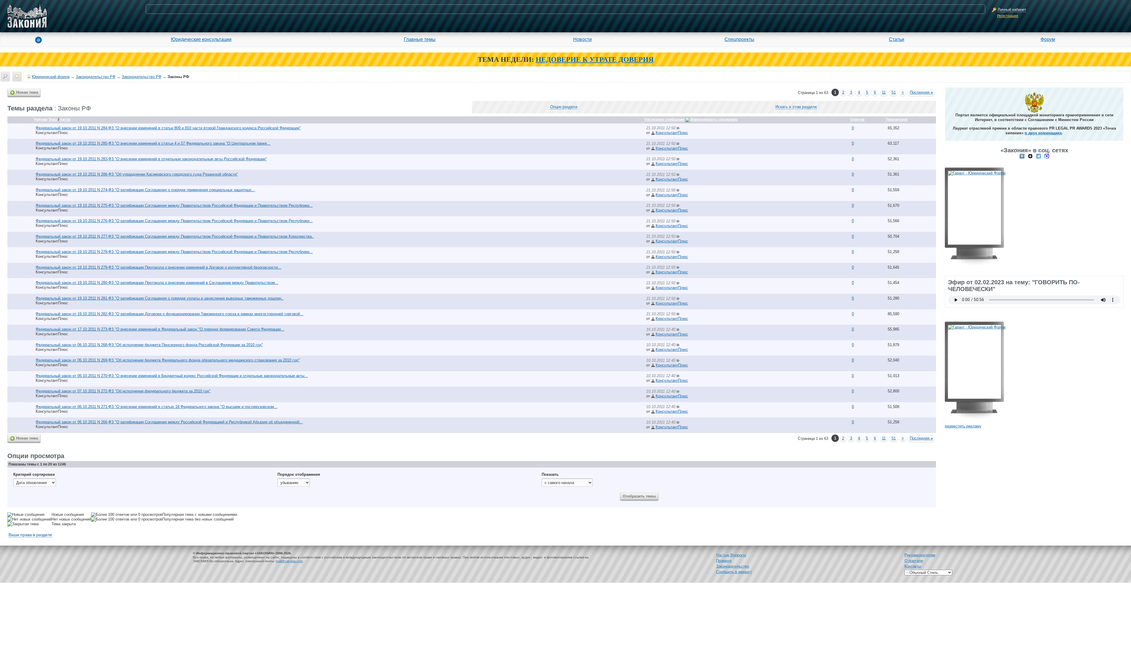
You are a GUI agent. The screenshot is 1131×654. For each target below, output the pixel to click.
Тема (53, 120)
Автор (65, 120)
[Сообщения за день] (17, 76)
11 (884, 92)
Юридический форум (51, 77)
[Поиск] (5, 76)
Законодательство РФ (95, 77)
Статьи (896, 39)
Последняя (921, 92)
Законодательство (732, 566)
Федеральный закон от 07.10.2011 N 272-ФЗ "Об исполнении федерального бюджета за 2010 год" (123, 391)
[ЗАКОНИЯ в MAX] (1046, 156)
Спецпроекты (739, 39)
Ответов (857, 120)
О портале (914, 561)
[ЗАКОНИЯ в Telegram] (1038, 156)
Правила (723, 561)
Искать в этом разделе (796, 107)
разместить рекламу (963, 426)
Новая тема (27, 92)
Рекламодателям (920, 555)
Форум (1048, 39)
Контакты (913, 566)
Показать (550, 474)
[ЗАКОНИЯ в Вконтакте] (1022, 156)
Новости (582, 39)
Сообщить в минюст (734, 572)
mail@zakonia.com (289, 561)
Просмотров (896, 120)
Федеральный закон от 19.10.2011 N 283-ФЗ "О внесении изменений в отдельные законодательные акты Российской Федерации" (151, 159)
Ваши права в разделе (30, 534)
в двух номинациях (1043, 133)
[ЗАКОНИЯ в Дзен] (1030, 156)
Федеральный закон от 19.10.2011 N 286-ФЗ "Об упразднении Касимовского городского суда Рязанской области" (137, 174)
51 (894, 92)
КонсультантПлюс (52, 133)
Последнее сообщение (664, 120)
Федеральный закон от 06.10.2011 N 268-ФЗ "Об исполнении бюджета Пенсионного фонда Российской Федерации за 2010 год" (149, 345)
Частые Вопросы (731, 555)
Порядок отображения (298, 474)
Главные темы (420, 39)
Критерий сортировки (34, 474)
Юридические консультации (201, 39)
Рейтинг (41, 120)
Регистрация (1007, 16)
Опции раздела (563, 107)
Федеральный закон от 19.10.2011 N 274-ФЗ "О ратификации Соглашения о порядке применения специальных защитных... (145, 190)
